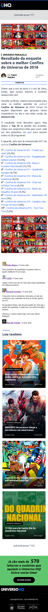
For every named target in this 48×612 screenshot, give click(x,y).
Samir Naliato (12, 76)
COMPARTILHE (19, 82)
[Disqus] (24, 292)
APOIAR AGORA (24, 580)
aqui (29, 132)
